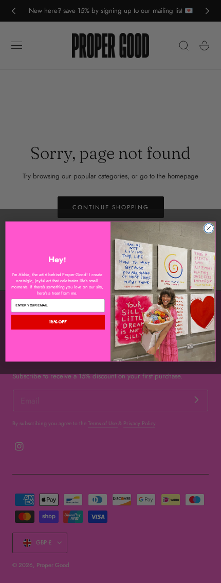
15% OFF (58, 322)
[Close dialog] (208, 228)
